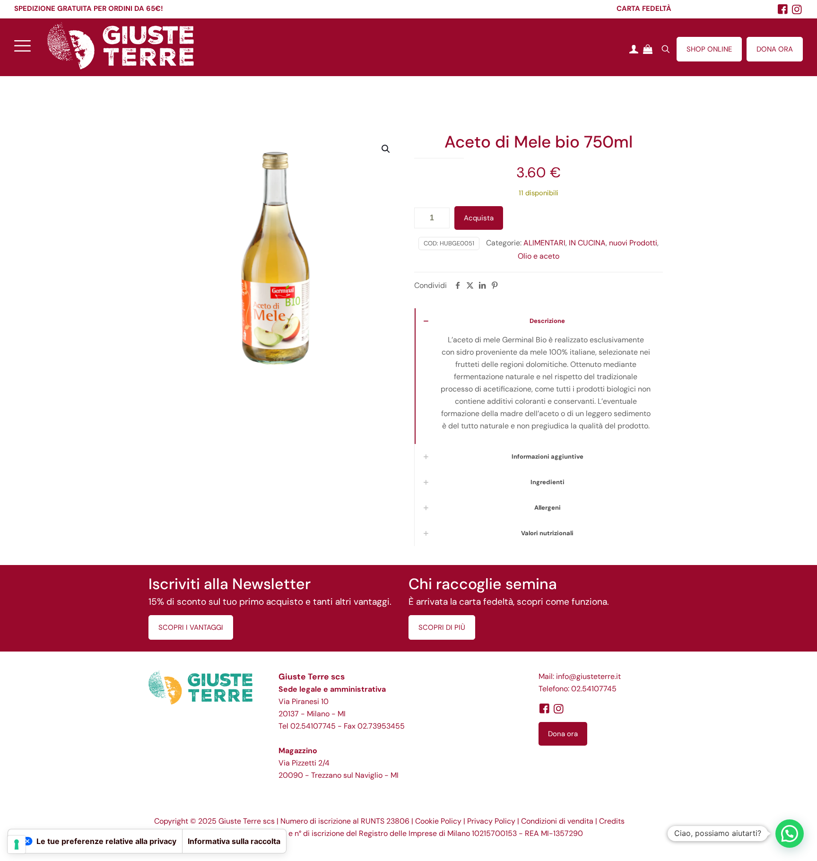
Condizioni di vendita (557, 821)
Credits (612, 821)
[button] (386, 148)
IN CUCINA (587, 243)
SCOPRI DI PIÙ (441, 627)
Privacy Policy (491, 821)
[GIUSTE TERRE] (120, 45)
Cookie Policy (438, 821)
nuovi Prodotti (633, 243)
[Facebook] (544, 708)
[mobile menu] (22, 45)
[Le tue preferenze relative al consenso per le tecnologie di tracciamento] (17, 844)
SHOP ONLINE (709, 49)
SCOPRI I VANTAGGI (190, 627)
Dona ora (563, 734)
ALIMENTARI (544, 243)
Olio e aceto (538, 256)
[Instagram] (797, 9)
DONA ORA (774, 49)
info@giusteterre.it (588, 676)
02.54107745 (313, 726)
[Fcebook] (783, 9)
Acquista (479, 218)
